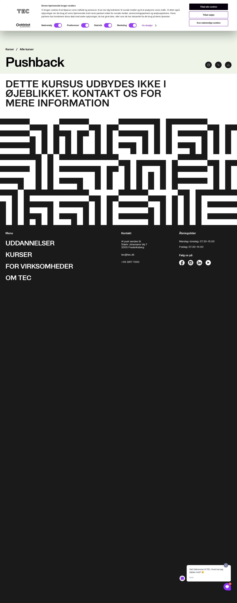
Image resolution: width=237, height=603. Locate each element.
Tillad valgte (208, 15)
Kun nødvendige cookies (209, 23)
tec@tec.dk (127, 254)
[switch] (85, 25)
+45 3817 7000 (130, 262)
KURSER (18, 255)
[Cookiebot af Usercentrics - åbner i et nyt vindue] (23, 25)
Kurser (9, 49)
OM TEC (18, 278)
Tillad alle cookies (208, 7)
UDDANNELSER (29, 243)
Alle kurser (27, 49)
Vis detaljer (147, 25)
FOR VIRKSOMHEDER (39, 266)
